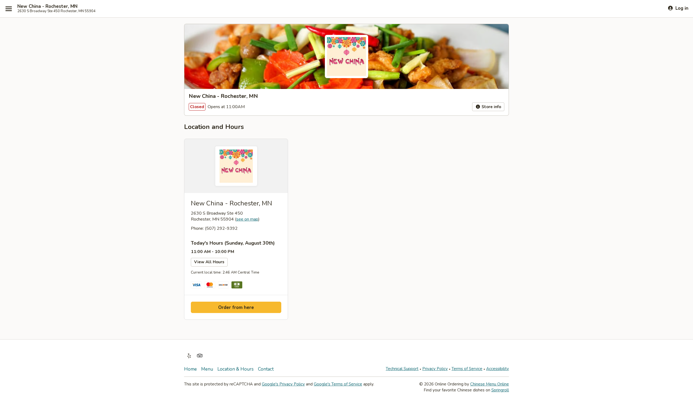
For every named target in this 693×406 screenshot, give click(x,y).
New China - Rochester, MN (47, 6)
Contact (266, 369)
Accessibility (497, 368)
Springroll (500, 390)
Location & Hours (235, 369)
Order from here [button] (236, 307)
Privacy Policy (435, 368)
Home (190, 369)
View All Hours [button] (209, 262)
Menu (207, 369)
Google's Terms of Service (338, 384)
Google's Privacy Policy (283, 384)
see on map (247, 219)
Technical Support (402, 368)
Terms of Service (467, 368)
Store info (490, 106)
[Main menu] (8, 8)
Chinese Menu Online (489, 384)
